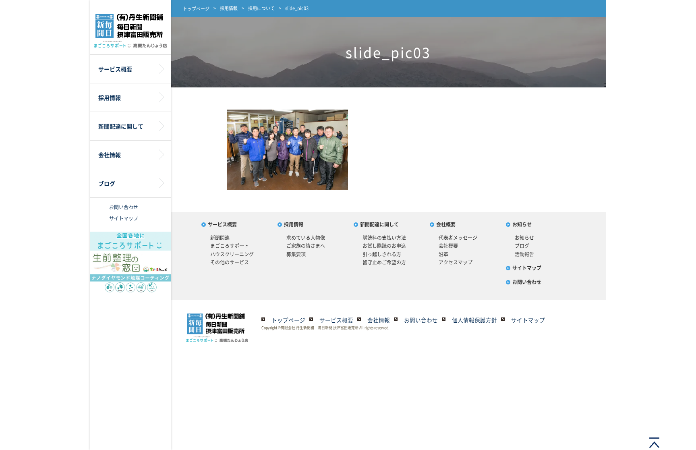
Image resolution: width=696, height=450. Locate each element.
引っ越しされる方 (381, 254)
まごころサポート (229, 245)
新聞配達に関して (379, 224)
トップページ (196, 8)
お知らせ (522, 224)
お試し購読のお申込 (384, 245)
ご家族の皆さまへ (305, 245)
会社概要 (446, 224)
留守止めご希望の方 (384, 262)
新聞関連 (220, 237)
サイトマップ (123, 218)
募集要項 (296, 254)
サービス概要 (222, 224)
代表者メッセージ (458, 237)
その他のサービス (229, 262)
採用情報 (229, 8)
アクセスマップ (455, 262)
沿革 (443, 254)
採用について (261, 8)
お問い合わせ (123, 207)
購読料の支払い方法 (384, 237)
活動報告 (524, 254)
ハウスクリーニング (232, 254)
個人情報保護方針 (474, 320)
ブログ (522, 245)
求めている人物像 (305, 237)
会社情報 (378, 320)
